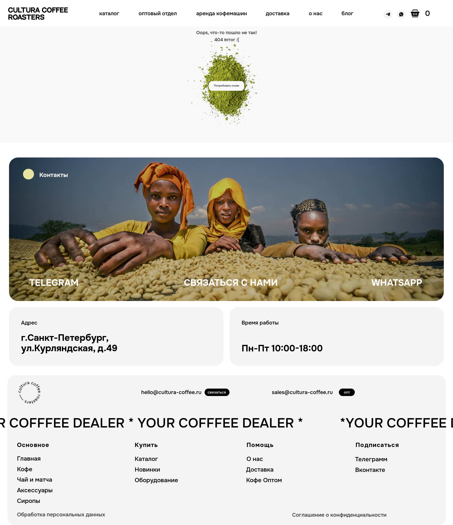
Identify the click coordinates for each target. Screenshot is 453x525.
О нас (254, 459)
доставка (277, 13)
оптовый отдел (158, 13)
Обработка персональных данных (61, 514)
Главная (29, 458)
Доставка (260, 469)
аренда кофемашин (221, 13)
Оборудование (156, 480)
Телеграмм (371, 459)
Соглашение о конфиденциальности (339, 515)
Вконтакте (370, 470)
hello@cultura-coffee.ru (171, 392)
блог (347, 13)
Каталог (146, 459)
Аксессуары (35, 490)
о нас (316, 13)
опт (347, 392)
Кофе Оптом (264, 480)
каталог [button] (109, 13)
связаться (217, 392)
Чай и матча (34, 479)
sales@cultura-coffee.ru (302, 392)
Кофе (24, 469)
